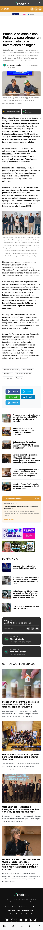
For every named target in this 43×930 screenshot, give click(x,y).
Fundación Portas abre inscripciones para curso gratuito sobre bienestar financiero (23, 431)
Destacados (8, 374)
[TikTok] (35, 920)
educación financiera (11, 178)
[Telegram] (26, 920)
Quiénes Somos (11, 907)
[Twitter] (11, 920)
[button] (3, 3)
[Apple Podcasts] (32, 628)
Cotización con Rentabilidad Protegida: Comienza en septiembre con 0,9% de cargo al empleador (26, 445)
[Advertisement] (21, 22)
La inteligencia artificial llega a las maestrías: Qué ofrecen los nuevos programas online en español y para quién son (25, 594)
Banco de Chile (27, 370)
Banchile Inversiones (11, 370)
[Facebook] (6, 920)
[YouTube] (37, 628)
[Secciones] (40, 9)
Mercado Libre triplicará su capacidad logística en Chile (24, 567)
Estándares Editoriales (27, 907)
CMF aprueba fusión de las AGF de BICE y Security (26, 607)
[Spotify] (28, 628)
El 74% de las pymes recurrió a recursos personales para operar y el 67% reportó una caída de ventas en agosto (25, 473)
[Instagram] (16, 920)
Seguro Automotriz (17, 914)
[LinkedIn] (30, 920)
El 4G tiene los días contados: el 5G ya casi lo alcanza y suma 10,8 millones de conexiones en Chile (26, 581)
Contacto (29, 914)
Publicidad (11, 910)
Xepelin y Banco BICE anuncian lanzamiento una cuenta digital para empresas (26, 486)
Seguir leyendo (9, 519)
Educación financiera (23, 374)
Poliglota (19, 378)
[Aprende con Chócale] (32, 9)
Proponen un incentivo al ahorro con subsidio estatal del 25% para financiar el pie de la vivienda (26, 418)
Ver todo (37, 498)
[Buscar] (36, 9)
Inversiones (8, 378)
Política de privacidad (25, 910)
